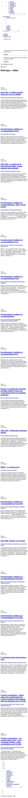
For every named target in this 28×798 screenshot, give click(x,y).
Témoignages (13, 5)
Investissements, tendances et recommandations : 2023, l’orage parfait (13, 205)
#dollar (2, 97)
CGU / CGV (10, 782)
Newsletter (12, 4)
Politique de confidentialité (13, 784)
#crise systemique (22, 543)
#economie (6, 97)
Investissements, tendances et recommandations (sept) (12, 277)
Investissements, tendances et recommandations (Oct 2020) (12, 617)
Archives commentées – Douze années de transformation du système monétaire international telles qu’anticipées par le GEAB (13, 698)
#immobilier (14, 281)
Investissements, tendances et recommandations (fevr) (12, 130)
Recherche (12, 12)
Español (8, 29)
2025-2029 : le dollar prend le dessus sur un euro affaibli (12, 93)
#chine (2, 662)
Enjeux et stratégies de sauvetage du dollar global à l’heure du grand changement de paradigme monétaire (13, 392)
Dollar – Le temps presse (10, 467)
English (8, 25)
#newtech (21, 620)
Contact (11, 9)
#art (1, 319)
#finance (15, 97)
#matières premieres (13, 320)
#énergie (13, 319)
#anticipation (15, 543)
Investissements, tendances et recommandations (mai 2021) (12, 578)
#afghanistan (4, 543)
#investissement (12, 209)
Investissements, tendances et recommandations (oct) (12, 241)
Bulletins (12, 1)
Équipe (11, 8)
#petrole (13, 134)
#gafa (10, 620)
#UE (22, 97)
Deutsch (8, 28)
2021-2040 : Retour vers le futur (13, 541)
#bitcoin (2, 506)
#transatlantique (10, 748)
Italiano (8, 27)
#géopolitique (13, 171)
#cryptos (3, 134)
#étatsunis (11, 398)
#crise (2, 470)
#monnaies (19, 209)
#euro (11, 97)
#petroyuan (19, 662)
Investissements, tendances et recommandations (12, 315)
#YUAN (24, 662)
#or (7, 246)
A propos (6, 34)
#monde (19, 97)
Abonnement (13, 3)
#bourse (2, 245)
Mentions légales (10, 781)
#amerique (9, 543)
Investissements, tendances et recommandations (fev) (12, 353)
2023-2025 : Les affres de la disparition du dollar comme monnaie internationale (11, 166)
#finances (6, 209)
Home (2, 66)
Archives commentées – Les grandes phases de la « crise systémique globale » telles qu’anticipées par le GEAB (11, 741)
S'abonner (6, 54)
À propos (12, 7)
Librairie (12, 11)
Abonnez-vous (7, 36)
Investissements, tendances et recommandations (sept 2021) (12, 503)
